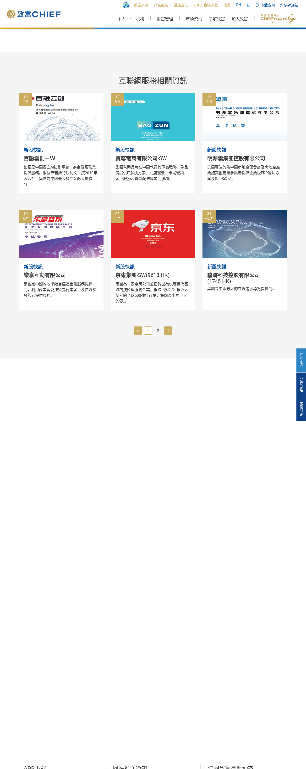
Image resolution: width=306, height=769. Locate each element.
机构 (140, 19)
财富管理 (165, 19)
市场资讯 (194, 19)
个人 (121, 19)
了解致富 (217, 19)
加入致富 (240, 19)
